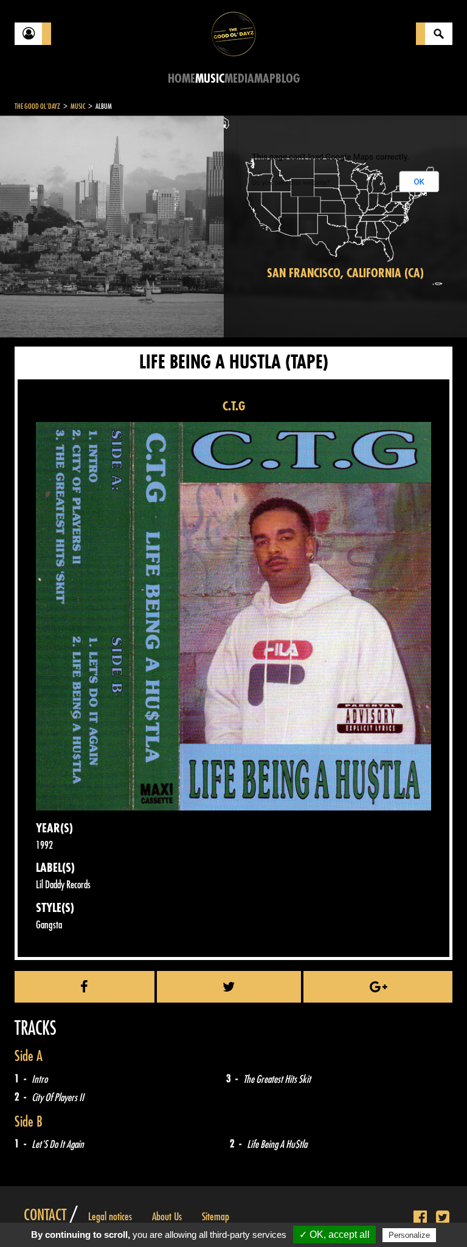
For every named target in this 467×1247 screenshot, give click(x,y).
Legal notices (110, 1216)
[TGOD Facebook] (420, 1218)
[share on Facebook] (84, 987)
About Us (167, 1216)
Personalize (409, 1235)
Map (264, 78)
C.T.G (234, 406)
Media (239, 78)
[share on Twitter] (229, 987)
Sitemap (215, 1216)
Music (209, 78)
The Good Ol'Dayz (37, 106)
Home (181, 78)
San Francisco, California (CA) (345, 273)
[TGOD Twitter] (442, 1218)
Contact (45, 1215)
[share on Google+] (377, 987)
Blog (287, 78)
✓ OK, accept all (334, 1234)
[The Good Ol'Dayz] (233, 33)
